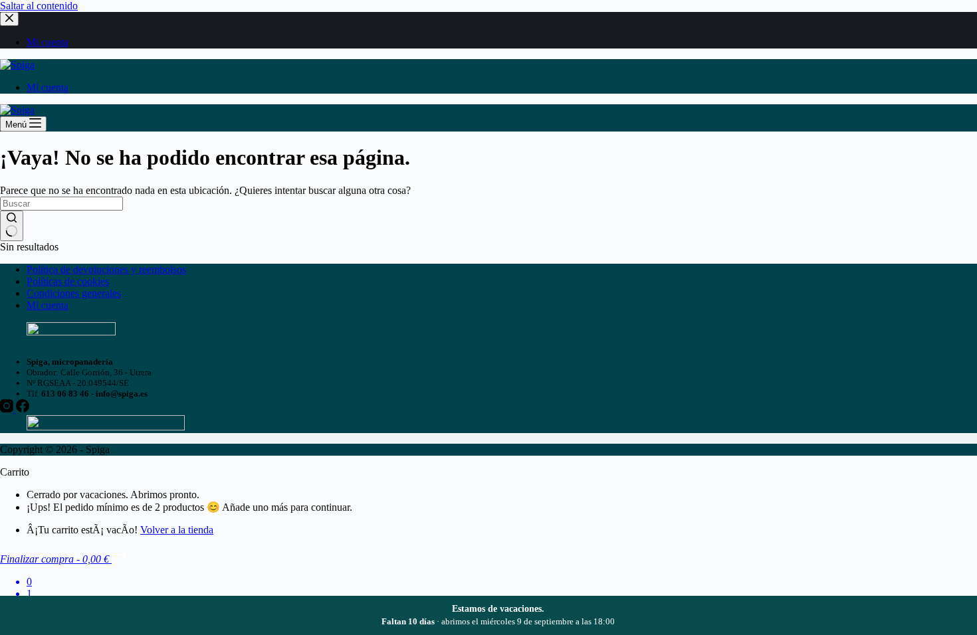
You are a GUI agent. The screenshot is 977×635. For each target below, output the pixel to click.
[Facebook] (22, 408)
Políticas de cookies (68, 281)
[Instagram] (8, 408)
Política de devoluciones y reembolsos (106, 269)
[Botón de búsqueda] (11, 226)
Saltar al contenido (39, 5)
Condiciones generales (74, 293)
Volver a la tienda (176, 529)
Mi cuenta (47, 87)
